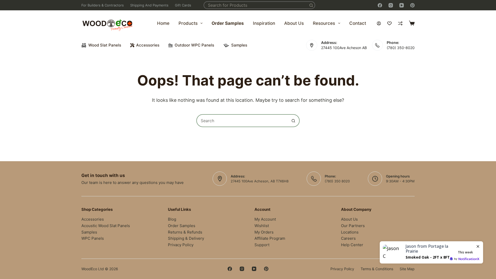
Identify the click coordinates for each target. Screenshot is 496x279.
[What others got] (431, 252)
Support (261, 244)
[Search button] (311, 5)
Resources (324, 23)
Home (163, 23)
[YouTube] (401, 5)
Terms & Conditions (377, 269)
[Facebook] (380, 5)
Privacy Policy (180, 244)
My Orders (264, 232)
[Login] (379, 23)
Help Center (352, 244)
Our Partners (353, 225)
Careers (348, 238)
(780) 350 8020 (337, 181)
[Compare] (400, 23)
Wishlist (261, 225)
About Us (294, 23)
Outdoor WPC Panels (194, 45)
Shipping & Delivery (186, 238)
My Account (265, 219)
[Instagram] (391, 5)
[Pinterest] (412, 5)
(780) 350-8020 (401, 47)
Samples (239, 45)
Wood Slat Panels (104, 45)
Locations (350, 232)
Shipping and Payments (149, 5)
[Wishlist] (389, 23)
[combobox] (256, 5)
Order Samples (228, 23)
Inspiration (264, 23)
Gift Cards (183, 5)
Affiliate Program (269, 238)
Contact (357, 23)
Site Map (407, 269)
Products (188, 23)
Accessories (147, 45)
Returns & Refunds (185, 232)
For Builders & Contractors (102, 5)
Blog (172, 219)
